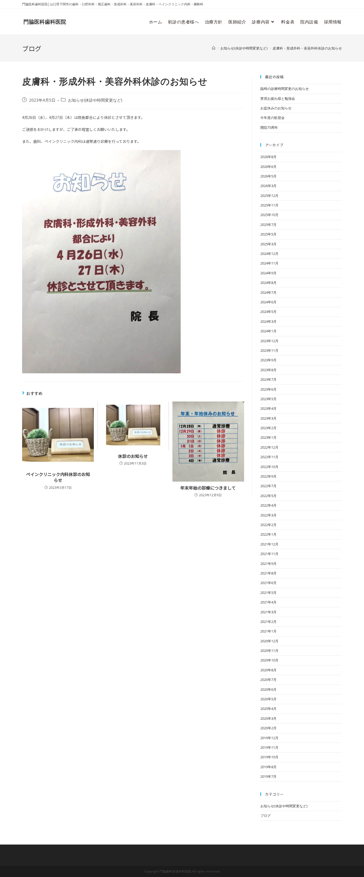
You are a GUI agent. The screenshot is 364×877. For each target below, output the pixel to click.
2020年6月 (268, 689)
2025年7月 (268, 224)
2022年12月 (269, 447)
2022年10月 (269, 466)
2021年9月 (268, 563)
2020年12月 (269, 641)
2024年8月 (268, 282)
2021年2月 (268, 621)
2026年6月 (268, 166)
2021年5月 (268, 592)
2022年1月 (268, 534)
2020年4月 (268, 708)
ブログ (265, 815)
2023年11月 (269, 350)
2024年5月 (268, 311)
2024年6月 (268, 302)
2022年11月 (269, 456)
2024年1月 (268, 331)
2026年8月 (268, 156)
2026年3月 (268, 185)
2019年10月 (269, 757)
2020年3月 (268, 718)
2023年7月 (268, 379)
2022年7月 (268, 485)
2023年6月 (268, 389)
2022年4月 (268, 505)
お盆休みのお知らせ (276, 108)
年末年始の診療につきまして (208, 488)
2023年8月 (268, 369)
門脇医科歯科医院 (44, 21)
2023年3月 (268, 418)
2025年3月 (268, 244)
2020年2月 (268, 728)
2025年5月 (268, 234)
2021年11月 (269, 553)
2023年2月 (268, 427)
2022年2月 (268, 524)
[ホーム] (213, 48)
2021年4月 (268, 602)
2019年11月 (269, 747)
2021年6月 (268, 582)
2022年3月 (268, 515)
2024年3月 (268, 321)
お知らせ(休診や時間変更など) (95, 100)
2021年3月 (268, 612)
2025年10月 (269, 214)
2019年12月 (269, 737)
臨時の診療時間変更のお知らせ (284, 88)
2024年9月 (268, 273)
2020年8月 (268, 670)
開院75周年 (269, 127)
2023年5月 (268, 398)
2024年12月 (269, 253)
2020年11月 (269, 650)
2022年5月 (268, 495)
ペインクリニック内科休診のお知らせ (58, 477)
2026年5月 (268, 176)
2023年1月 (268, 437)
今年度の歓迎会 (272, 117)
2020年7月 (268, 679)
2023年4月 (268, 408)
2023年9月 (268, 360)
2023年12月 (269, 340)
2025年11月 (269, 205)
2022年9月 (268, 476)
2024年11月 (269, 263)
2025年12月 (269, 195)
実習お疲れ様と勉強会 (277, 98)
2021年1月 (268, 631)
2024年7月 (268, 292)
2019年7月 (268, 776)
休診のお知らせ (133, 456)
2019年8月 (268, 766)
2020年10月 (269, 660)
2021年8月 (268, 573)
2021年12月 (269, 544)
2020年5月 (268, 699)
